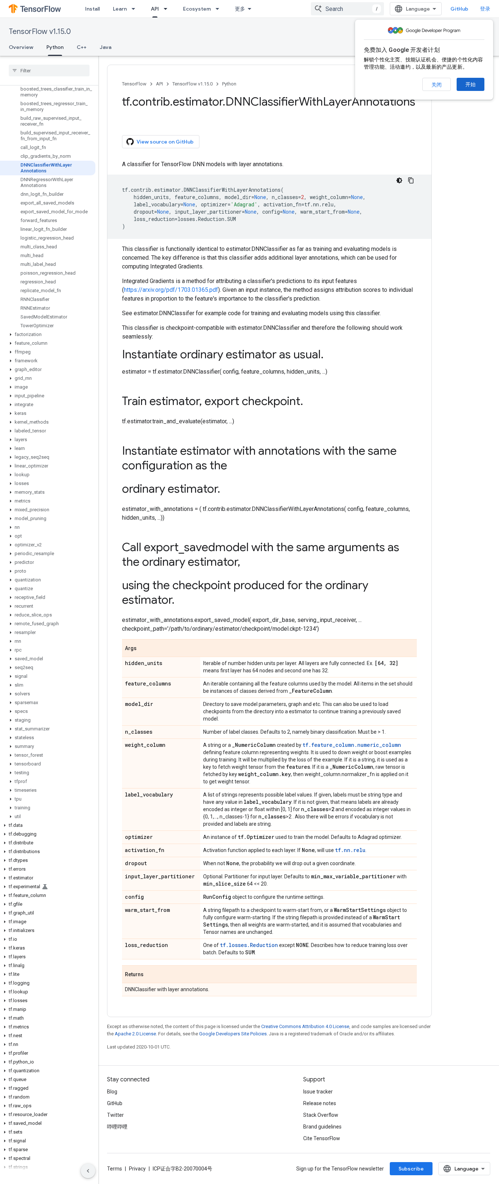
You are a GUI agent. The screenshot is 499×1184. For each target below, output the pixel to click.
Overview (21, 47)
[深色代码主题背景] (399, 180)
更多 (240, 8)
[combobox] (347, 8)
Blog (112, 1092)
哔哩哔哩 (117, 1127)
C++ (82, 47)
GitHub (459, 8)
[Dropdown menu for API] (167, 9)
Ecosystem (197, 8)
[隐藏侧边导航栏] (88, 1171)
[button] (47, 334)
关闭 (436, 84)
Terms (114, 1169)
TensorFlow (134, 84)
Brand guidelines (322, 1127)
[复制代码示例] (411, 180)
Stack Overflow (320, 1115)
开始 (470, 84)
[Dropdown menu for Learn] (135, 9)
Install (92, 8)
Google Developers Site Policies (233, 1033)
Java (105, 47)
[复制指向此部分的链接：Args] (144, 648)
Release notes (319, 1103)
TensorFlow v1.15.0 (40, 31)
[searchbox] (49, 70)
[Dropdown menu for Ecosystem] (219, 9)
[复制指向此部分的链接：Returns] (151, 974)
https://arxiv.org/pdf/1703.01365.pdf (171, 289)
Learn (120, 8)
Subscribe (411, 1168)
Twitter (115, 1115)
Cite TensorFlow (321, 1138)
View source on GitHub (165, 141)
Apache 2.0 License (135, 1033)
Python (55, 47)
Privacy (137, 1169)
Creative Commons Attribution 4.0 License (305, 1026)
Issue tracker (318, 1092)
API (155, 8)
